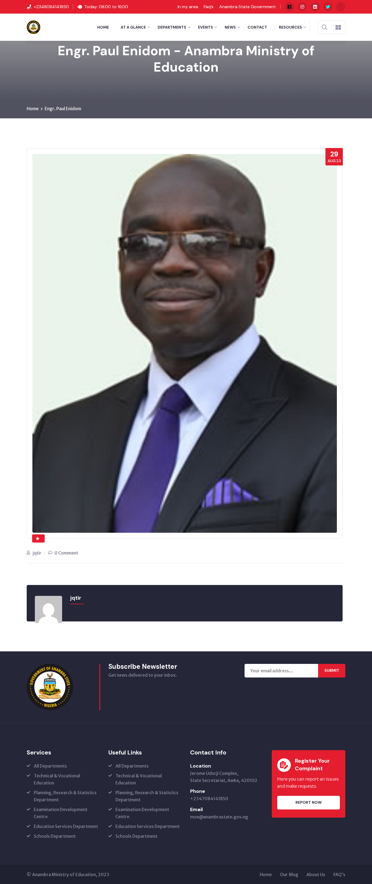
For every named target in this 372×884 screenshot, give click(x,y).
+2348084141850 (51, 7)
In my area (188, 7)
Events (205, 27)
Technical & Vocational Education (57, 779)
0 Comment (66, 553)
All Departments (50, 766)
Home (103, 27)
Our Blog (289, 874)
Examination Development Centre (60, 813)
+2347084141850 (209, 798)
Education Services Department (66, 826)
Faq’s (209, 7)
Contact (257, 27)
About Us (315, 874)
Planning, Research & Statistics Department (65, 796)
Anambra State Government (247, 7)
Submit (331, 670)
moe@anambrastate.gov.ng (219, 817)
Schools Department (55, 836)
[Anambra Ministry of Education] (33, 26)
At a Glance (133, 27)
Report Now (308, 802)
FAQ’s (339, 874)
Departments (172, 27)
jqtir (37, 553)
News (230, 27)
